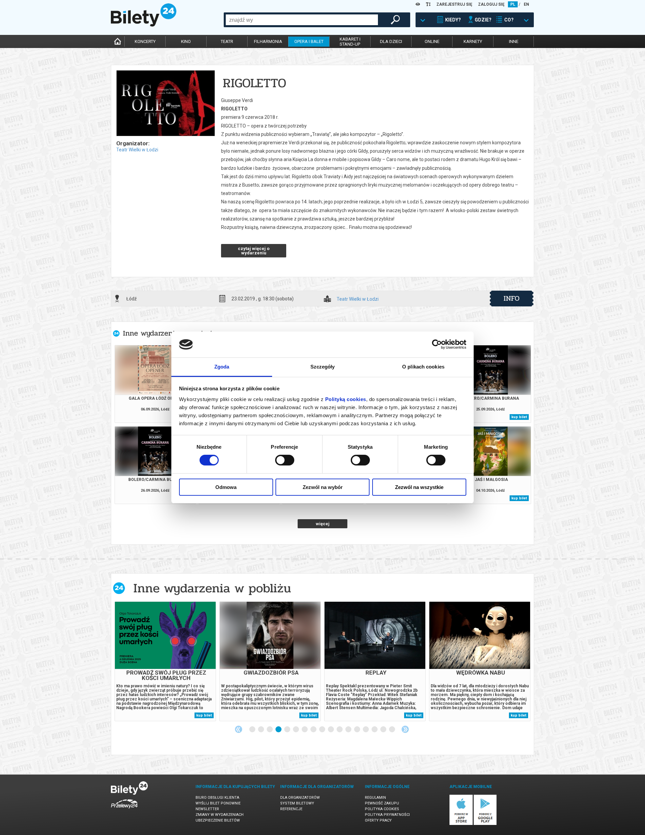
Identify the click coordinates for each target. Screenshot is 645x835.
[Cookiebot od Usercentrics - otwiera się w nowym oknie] (436, 344)
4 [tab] (278, 729)
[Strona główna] (143, 25)
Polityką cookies (345, 399)
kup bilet (519, 417)
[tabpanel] (165, 661)
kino (186, 41)
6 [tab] (296, 729)
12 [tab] (348, 729)
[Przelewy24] (124, 809)
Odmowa (225, 487)
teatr (227, 41)
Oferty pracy (378, 820)
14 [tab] (366, 729)
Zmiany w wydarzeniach (220, 815)
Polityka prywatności (387, 815)
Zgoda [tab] (221, 367)
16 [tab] (383, 729)
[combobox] (302, 19)
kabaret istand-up (350, 42)
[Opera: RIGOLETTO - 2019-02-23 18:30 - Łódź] (165, 103)
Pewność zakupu (382, 803)
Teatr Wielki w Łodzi (137, 149)
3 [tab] (270, 729)
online (432, 41)
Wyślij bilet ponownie (218, 803)
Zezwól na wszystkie (419, 487)
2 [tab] (261, 729)
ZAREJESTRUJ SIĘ (454, 4)
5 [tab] (287, 729)
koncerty (145, 41)
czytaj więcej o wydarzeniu (253, 250)
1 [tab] (252, 729)
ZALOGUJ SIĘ (491, 4)
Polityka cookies (382, 809)
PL (512, 4)
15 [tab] (375, 729)
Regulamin (375, 797)
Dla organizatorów (300, 797)
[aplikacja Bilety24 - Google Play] (485, 824)
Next (405, 729)
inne (513, 41)
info (512, 298)
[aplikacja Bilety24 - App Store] (461, 824)
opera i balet (309, 41)
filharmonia (268, 41)
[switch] (284, 460)
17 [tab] (392, 729)
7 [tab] (305, 729)
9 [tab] (322, 729)
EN (526, 4)
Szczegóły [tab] (322, 367)
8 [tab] (313, 729)
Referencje (291, 809)
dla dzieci (391, 41)
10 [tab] (331, 729)
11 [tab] (340, 729)
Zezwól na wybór (323, 487)
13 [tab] (357, 729)
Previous (238, 729)
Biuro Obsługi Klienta (217, 797)
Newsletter (207, 809)
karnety (473, 41)
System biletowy (297, 803)
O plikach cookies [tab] (423, 367)
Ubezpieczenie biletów (218, 820)
